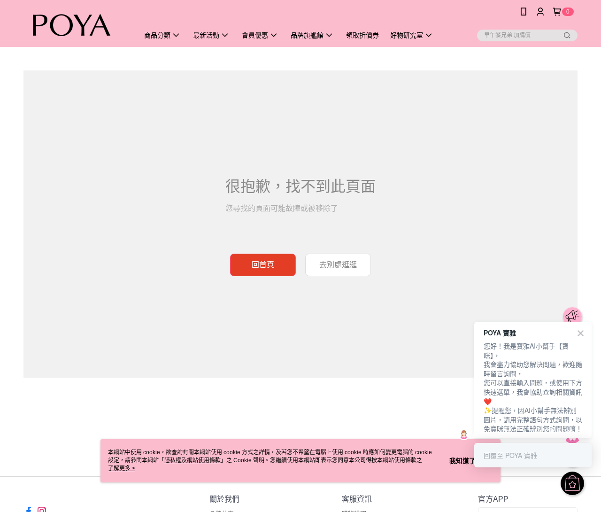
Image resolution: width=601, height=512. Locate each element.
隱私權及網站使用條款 (192, 460)
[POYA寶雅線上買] (75, 24)
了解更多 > (121, 468)
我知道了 (462, 461)
